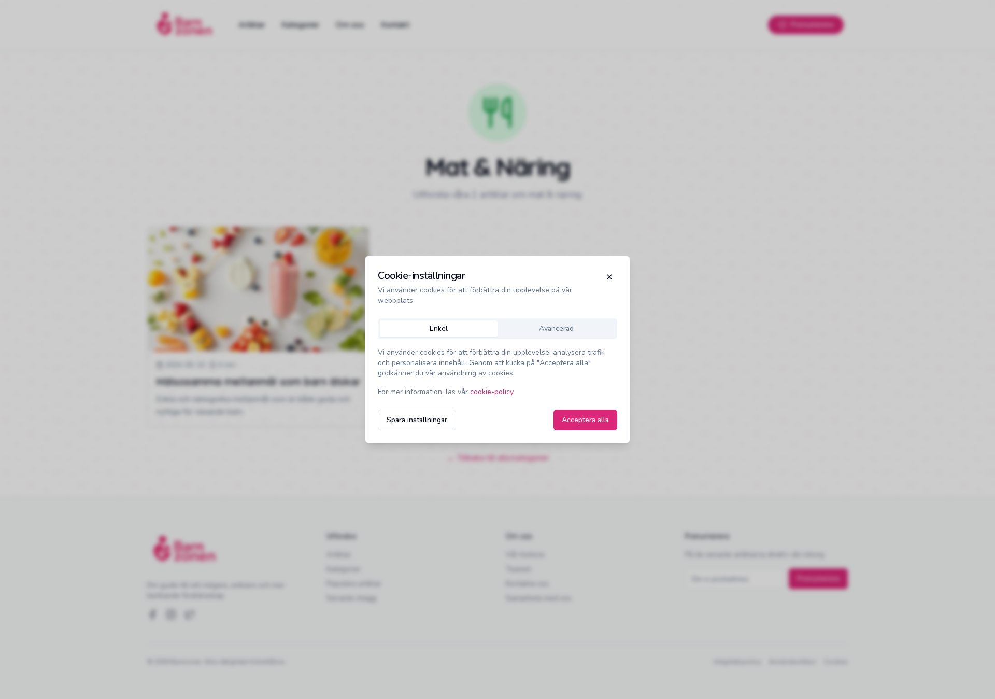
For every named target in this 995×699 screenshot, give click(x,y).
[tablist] (497, 328)
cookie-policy (491, 392)
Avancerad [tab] (556, 328)
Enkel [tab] (439, 328)
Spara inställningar (417, 420)
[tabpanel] (497, 372)
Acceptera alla (585, 420)
